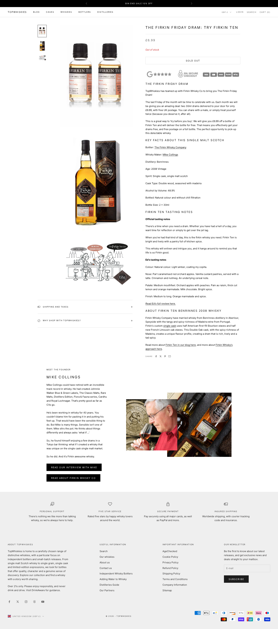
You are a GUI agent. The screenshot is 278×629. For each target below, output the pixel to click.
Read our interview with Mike (74, 467)
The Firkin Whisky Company (170, 147)
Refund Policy (170, 568)
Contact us (106, 568)
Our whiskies (107, 556)
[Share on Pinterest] (165, 356)
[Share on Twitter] (160, 356)
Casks (50, 12)
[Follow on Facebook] (9, 601)
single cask (169, 325)
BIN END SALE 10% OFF (139, 3)
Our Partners (107, 590)
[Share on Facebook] (156, 356)
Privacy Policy (170, 562)
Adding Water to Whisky (113, 579)
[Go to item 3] (42, 58)
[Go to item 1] (42, 31)
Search (104, 551)
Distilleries (105, 12)
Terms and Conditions (175, 579)
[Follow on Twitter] (17, 601)
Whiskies (66, 12)
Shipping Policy (171, 573)
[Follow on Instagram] (26, 601)
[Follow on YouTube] (42, 601)
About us (105, 562)
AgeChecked (169, 551)
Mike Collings (170, 154)
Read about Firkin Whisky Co (73, 478)
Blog (36, 12)
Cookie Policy (170, 556)
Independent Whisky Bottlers (116, 573)
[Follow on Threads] (34, 601)
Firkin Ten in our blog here (181, 344)
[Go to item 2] (42, 46)
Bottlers (85, 12)
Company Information (174, 584)
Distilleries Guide (109, 584)
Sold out (193, 60)
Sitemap (167, 590)
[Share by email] (169, 356)
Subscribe (236, 579)
